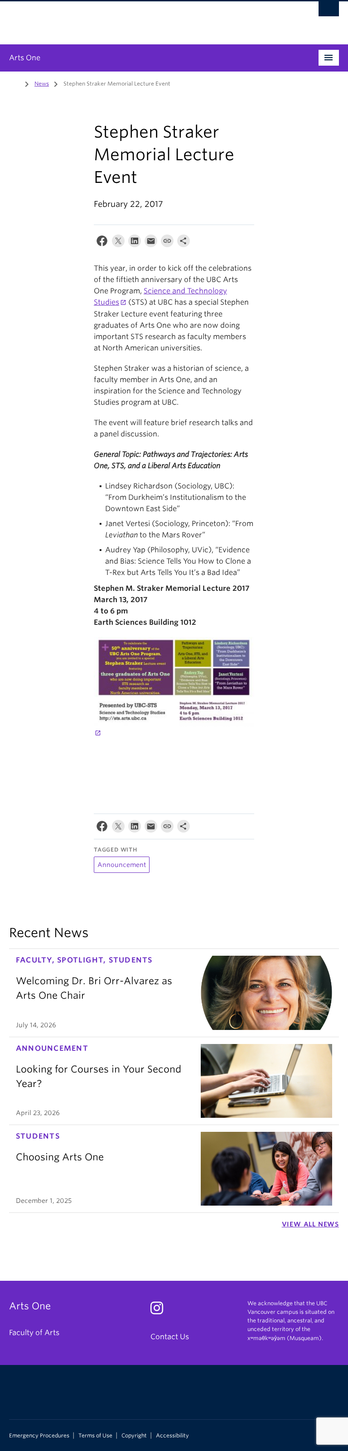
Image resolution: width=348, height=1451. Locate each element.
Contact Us (169, 1336)
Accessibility (172, 1435)
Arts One (24, 57)
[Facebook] (102, 243)
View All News (310, 1224)
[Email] (151, 243)
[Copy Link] (167, 243)
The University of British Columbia (149, 18)
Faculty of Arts (34, 1332)
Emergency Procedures (39, 1435)
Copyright (134, 1435)
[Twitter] (118, 243)
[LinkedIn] (134, 243)
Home (14, 83)
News (41, 83)
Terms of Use (95, 1435)
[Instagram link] (160, 1311)
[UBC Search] (329, 11)
